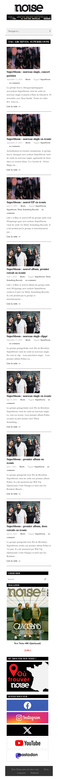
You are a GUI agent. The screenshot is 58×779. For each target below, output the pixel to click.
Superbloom (45, 79)
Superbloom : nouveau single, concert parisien (28, 73)
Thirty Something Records (28, 209)
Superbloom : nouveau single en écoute (29, 139)
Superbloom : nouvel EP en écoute (26, 202)
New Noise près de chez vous (25, 769)
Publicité (35, 772)
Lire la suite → (13, 106)
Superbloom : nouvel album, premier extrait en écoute (28, 271)
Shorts (27, 79)
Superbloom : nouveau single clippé (27, 336)
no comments (14, 83)
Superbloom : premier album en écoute (25, 461)
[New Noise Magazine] (29, 10)
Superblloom (41, 206)
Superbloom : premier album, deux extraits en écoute (27, 528)
